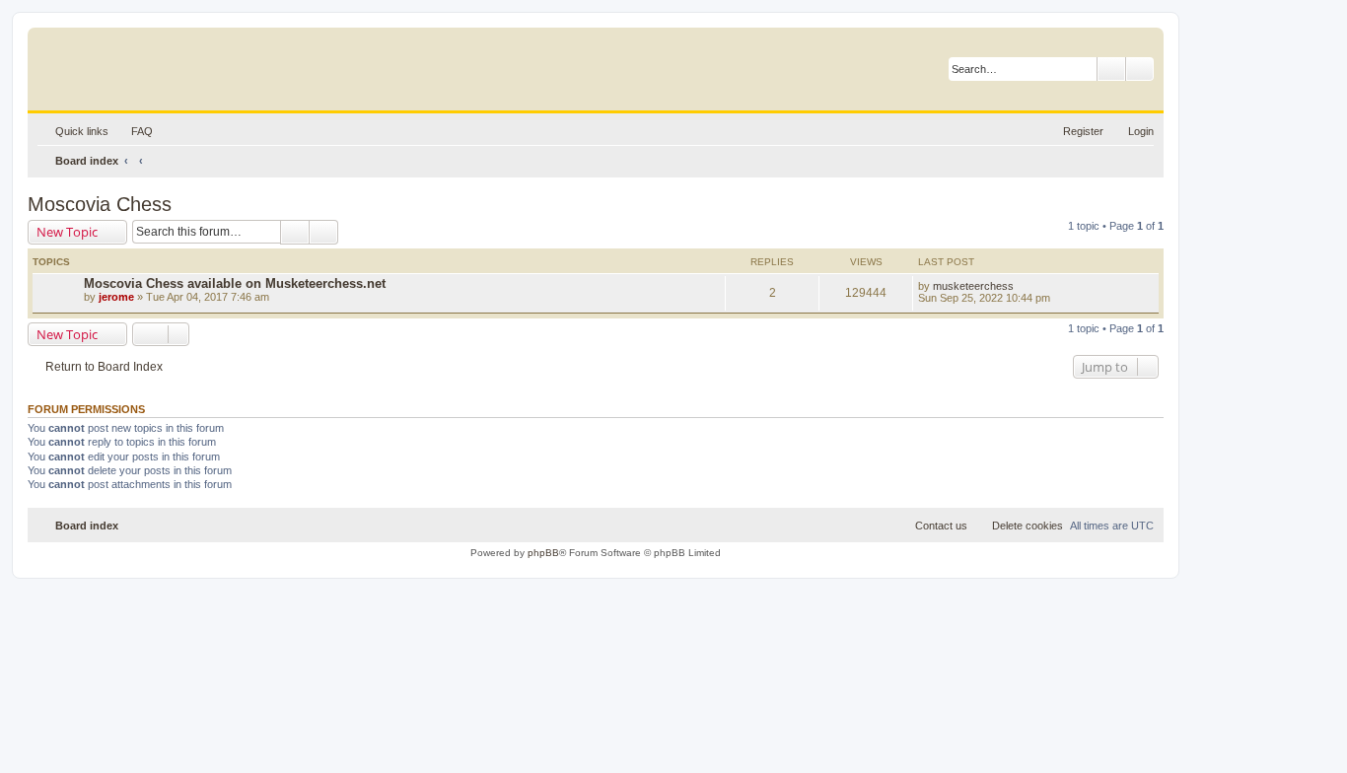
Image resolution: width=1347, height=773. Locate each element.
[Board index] (133, 64)
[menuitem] (133, 131)
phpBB (543, 552)
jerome (116, 297)
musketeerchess (973, 286)
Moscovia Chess (100, 204)
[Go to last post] (1023, 286)
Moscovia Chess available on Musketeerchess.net (235, 283)
